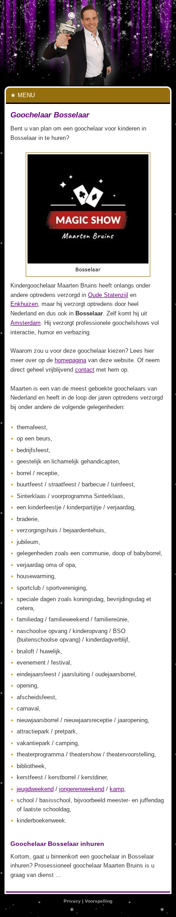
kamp (117, 789)
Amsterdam (25, 322)
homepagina (70, 360)
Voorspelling (98, 901)
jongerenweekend (81, 789)
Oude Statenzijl (108, 295)
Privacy (72, 901)
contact (84, 369)
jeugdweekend (35, 789)
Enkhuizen (24, 304)
